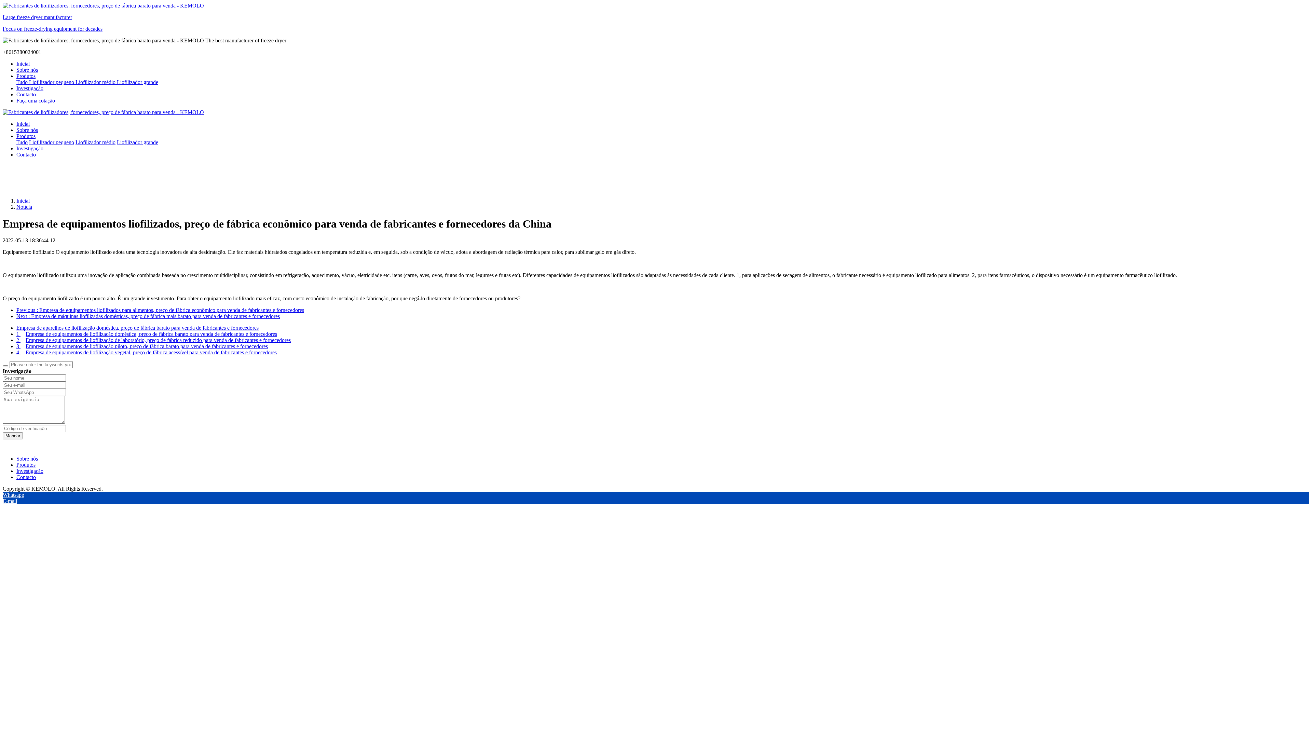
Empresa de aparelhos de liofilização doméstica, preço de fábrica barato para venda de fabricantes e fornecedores (137, 328)
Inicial (23, 64)
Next (148, 316)
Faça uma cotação (35, 101)
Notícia (24, 207)
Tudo (22, 82)
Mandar (12, 435)
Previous (160, 310)
